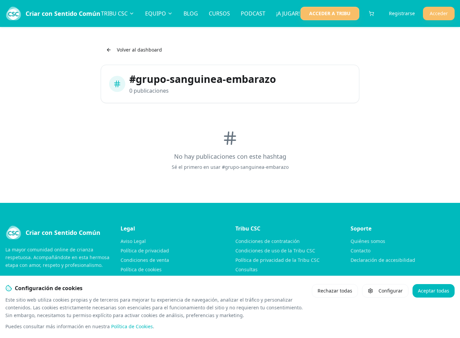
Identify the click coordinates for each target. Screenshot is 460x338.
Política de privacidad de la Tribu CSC (277, 260)
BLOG (191, 13)
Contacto (360, 250)
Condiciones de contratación (267, 241)
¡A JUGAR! (288, 13)
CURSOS (219, 13)
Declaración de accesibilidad (383, 260)
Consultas (246, 269)
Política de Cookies (132, 326)
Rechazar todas (335, 290)
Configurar (391, 290)
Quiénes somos (368, 241)
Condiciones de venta (145, 260)
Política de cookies (141, 269)
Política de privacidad (145, 250)
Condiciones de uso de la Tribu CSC (275, 250)
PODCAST (253, 13)
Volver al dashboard (139, 50)
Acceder (439, 13)
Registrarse (402, 13)
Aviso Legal (133, 241)
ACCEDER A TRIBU (330, 13)
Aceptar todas (433, 290)
